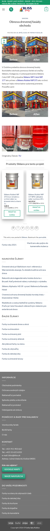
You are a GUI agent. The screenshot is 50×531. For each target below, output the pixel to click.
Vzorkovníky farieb (10, 425)
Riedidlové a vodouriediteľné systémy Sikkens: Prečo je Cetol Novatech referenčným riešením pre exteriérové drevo (24, 305)
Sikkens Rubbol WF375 (27, 80)
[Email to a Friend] (27, 228)
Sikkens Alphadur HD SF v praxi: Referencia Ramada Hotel (24, 288)
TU (19, 156)
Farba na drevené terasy (12, 358)
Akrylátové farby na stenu (13, 344)
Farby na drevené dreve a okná (15, 324)
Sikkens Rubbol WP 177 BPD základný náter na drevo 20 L (36, 196)
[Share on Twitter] (23, 228)
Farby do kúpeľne (9, 508)
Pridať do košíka (12, 213)
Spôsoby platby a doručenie (14, 400)
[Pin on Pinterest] (32, 228)
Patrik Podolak (36, 32)
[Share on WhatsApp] (13, 228)
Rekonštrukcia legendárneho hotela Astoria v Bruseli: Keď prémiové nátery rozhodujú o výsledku (24, 280)
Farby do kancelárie (10, 513)
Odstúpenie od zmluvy (12, 410)
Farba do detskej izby (11, 353)
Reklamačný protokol (11, 405)
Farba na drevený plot (11, 334)
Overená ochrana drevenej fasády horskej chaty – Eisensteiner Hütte (23, 296)
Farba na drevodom (10, 329)
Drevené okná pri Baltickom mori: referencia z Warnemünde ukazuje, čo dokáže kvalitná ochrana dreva (24, 269)
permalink (42, 237)
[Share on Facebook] (18, 228)
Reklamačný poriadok (11, 395)
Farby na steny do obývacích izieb (16, 493)
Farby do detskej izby (11, 498)
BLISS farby (7, 430)
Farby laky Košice (32, 528)
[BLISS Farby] (25, 9)
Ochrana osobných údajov (13, 390)
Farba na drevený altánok (13, 339)
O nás (4, 434)
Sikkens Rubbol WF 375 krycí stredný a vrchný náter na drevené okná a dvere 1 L (12, 199)
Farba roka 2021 (9, 244)
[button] (3, 9)
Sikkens (25, 18)
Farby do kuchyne (10, 503)
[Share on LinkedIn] (36, 228)
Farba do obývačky (10, 349)
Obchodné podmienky (12, 385)
